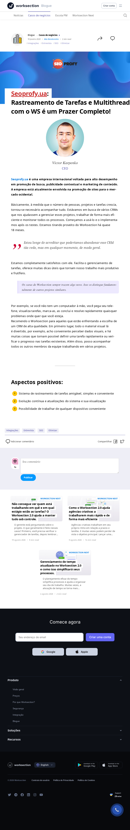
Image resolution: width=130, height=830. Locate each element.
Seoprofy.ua (19, 179)
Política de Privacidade (63, 780)
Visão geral (18, 689)
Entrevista (47, 43)
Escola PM (61, 15)
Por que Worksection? (24, 702)
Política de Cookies (86, 780)
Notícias (18, 15)
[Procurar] (125, 15)
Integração (18, 715)
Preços (16, 695)
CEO (65, 168)
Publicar (28, 477)
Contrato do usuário (40, 780)
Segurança (18, 708)
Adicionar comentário (22, 441)
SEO (56, 43)
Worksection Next (83, 15)
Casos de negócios (39, 15)
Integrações (33, 43)
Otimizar (66, 43)
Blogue (31, 35)
